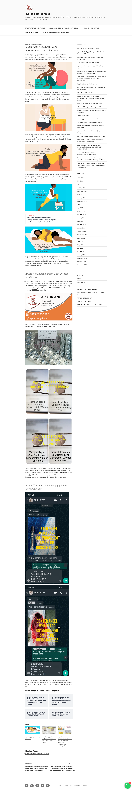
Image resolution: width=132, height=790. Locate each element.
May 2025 (80, 194)
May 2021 (80, 245)
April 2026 (80, 184)
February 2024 (81, 214)
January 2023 (81, 228)
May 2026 (80, 181)
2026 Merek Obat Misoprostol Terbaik (88, 62)
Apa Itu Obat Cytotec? (83, 115)
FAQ (78, 279)
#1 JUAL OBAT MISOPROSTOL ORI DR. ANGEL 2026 (64, 28)
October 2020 (81, 261)
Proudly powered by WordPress (78, 785)
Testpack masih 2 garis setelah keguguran (89, 122)
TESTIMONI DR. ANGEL (32, 32)
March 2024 (81, 211)
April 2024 (80, 208)
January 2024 (81, 218)
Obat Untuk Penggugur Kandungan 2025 (89, 107)
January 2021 (81, 255)
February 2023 (81, 224)
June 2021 (80, 241)
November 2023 (82, 221)
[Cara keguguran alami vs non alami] (32, 730)
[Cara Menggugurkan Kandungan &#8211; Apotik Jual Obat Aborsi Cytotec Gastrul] (49, 730)
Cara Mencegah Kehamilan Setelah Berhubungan (91, 136)
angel (39, 44)
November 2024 (82, 201)
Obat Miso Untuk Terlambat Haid (86, 93)
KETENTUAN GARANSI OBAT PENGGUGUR (56, 32)
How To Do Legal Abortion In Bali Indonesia (89, 103)
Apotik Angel (39, 14)
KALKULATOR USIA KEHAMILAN (35, 28)
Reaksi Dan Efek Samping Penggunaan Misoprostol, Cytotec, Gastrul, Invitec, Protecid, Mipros (90, 98)
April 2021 (80, 248)
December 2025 (82, 191)
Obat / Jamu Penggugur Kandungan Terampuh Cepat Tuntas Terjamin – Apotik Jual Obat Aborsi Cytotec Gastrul (41, 220)
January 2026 (81, 187)
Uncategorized (81, 282)
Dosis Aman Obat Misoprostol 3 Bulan (88, 48)
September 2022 (82, 231)
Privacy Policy (63, 785)
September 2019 (82, 265)
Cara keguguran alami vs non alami (37, 754)
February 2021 (81, 251)
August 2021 (81, 238)
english (79, 275)
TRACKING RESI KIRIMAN (91, 28)
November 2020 (82, 258)
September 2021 (82, 234)
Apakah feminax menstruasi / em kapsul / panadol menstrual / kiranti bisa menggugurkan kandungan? (91, 78)
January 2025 (81, 198)
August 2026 (81, 177)
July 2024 (80, 204)
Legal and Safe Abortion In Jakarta (87, 84)
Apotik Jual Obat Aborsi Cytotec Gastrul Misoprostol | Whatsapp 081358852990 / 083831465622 (89, 147)
